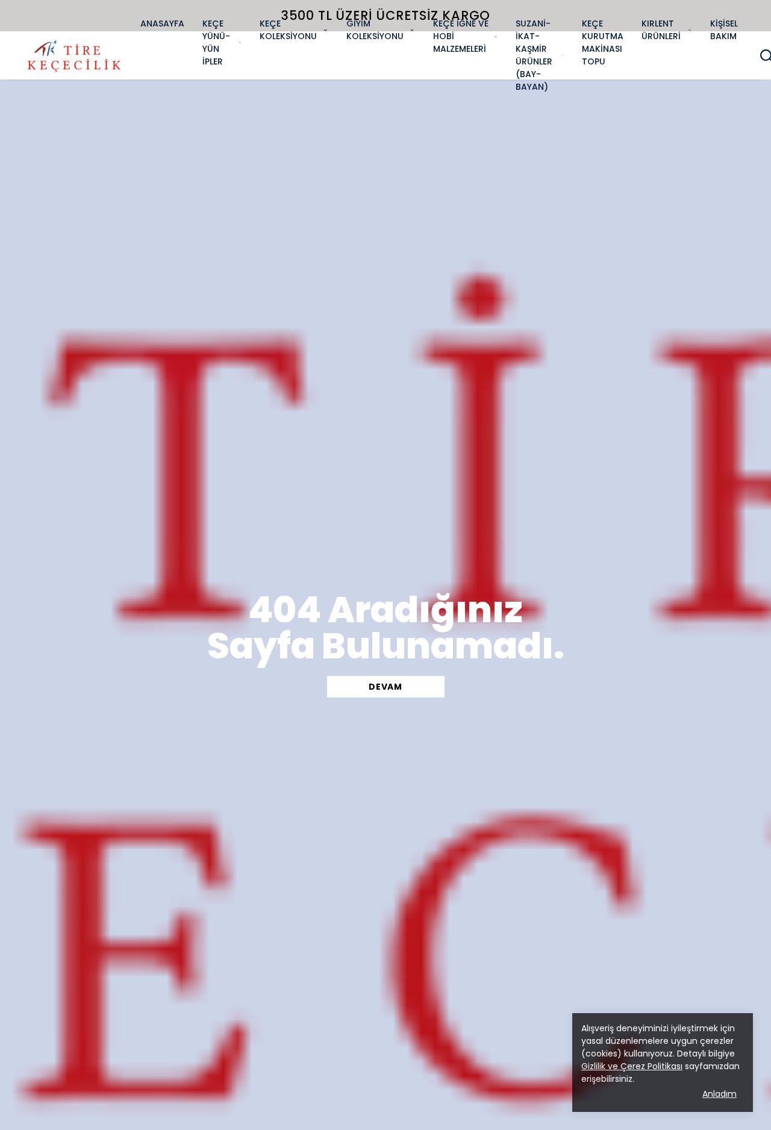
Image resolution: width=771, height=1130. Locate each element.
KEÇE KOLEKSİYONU (288, 29)
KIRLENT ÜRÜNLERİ (661, 29)
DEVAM (385, 687)
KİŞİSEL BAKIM (724, 29)
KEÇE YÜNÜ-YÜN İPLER (216, 42)
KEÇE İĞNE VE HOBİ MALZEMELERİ (461, 36)
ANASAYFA (162, 23)
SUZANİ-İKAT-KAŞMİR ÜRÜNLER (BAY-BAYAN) (534, 55)
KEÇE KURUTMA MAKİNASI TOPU (602, 42)
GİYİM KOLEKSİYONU (375, 29)
